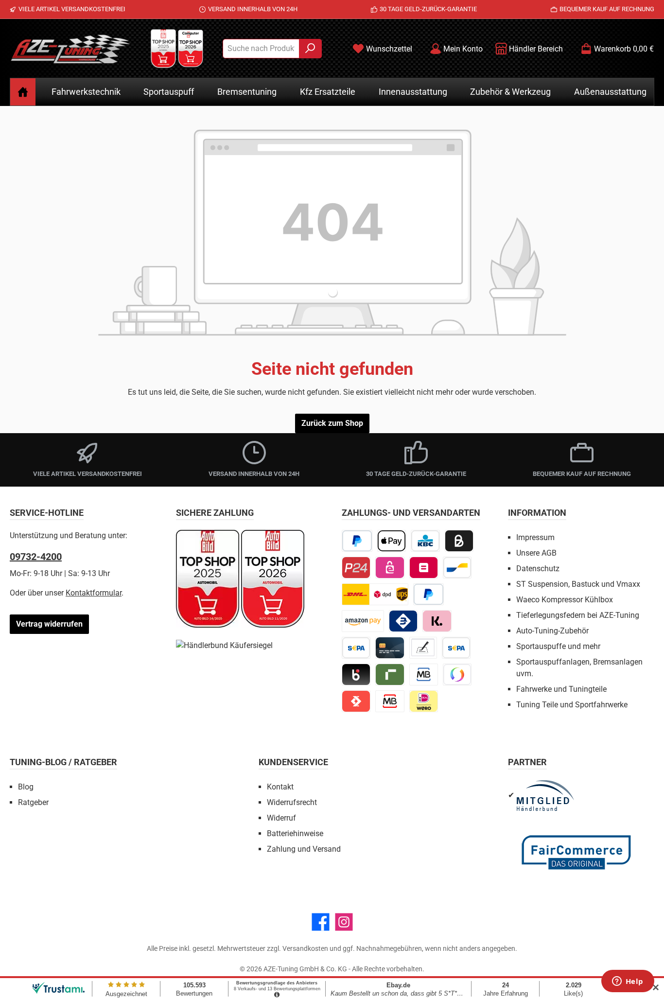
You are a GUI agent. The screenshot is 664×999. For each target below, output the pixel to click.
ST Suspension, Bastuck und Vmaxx (578, 584)
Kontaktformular (94, 592)
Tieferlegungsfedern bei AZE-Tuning (577, 615)
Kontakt (280, 786)
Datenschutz (537, 568)
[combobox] (261, 48)
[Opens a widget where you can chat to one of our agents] (627, 982)
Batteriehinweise (295, 833)
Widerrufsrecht (292, 802)
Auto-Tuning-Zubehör (552, 630)
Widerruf (281, 818)
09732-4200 (36, 556)
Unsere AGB (536, 553)
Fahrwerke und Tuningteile (561, 689)
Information (537, 513)
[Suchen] (310, 48)
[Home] (22, 91)
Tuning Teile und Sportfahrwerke (572, 704)
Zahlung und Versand (304, 849)
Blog (26, 786)
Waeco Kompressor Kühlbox (564, 599)
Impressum (535, 537)
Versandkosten (305, 948)
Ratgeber (33, 802)
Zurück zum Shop (332, 423)
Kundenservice (293, 762)
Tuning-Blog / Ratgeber (63, 762)
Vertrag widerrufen (49, 624)
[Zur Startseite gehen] (70, 49)
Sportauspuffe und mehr (558, 646)
